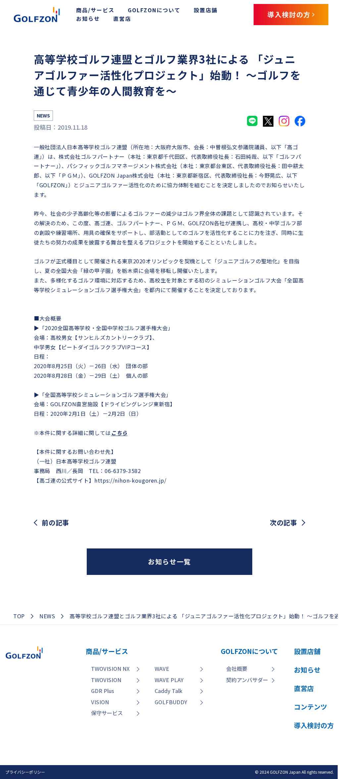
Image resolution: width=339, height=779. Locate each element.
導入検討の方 (292, 733)
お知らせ (88, 18)
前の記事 (55, 522)
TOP (19, 616)
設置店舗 (206, 10)
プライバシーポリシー (25, 772)
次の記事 (283, 522)
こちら (119, 433)
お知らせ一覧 (169, 561)
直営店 (122, 18)
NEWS (47, 616)
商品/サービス (95, 10)
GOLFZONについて (154, 10)
